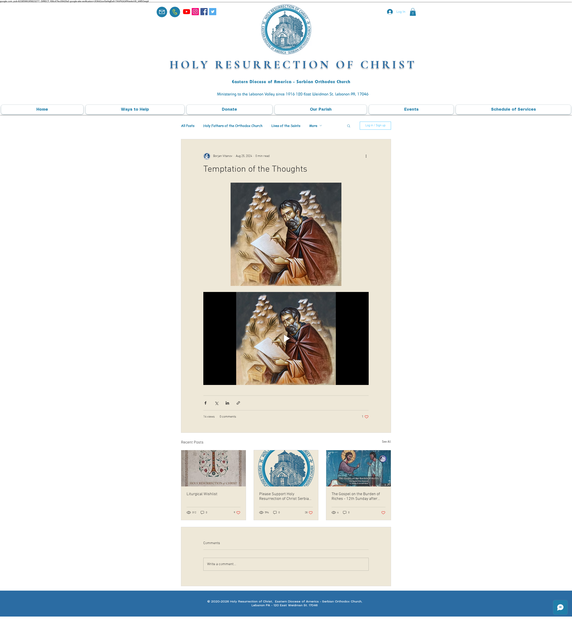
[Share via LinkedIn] (227, 403)
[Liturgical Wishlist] (213, 468)
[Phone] (175, 12)
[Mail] (162, 12)
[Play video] (286, 338)
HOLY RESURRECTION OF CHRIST (293, 64)
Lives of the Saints (285, 126)
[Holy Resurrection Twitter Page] (212, 11)
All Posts (187, 126)
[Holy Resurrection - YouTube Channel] (186, 11)
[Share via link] (238, 403)
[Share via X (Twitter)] (216, 403)
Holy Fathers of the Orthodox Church (233, 126)
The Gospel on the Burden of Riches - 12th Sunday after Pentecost (356, 496)
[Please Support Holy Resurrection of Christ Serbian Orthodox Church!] (286, 468)
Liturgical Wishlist (202, 494)
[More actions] (366, 156)
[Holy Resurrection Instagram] (195, 11)
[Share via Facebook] (205, 403)
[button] (413, 12)
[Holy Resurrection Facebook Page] (204, 11)
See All (386, 442)
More (313, 126)
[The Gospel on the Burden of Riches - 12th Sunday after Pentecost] (358, 468)
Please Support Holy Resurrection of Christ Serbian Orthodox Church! (285, 496)
